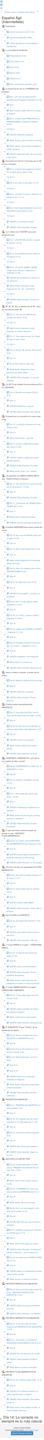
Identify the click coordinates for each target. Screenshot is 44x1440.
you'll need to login (31, 1430)
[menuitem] (1, 5)
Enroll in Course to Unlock (22, 1433)
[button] (1, 2)
